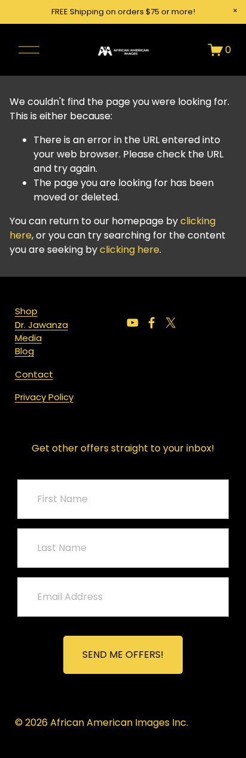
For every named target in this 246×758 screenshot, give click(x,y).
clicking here (129, 249)
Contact (34, 374)
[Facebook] (152, 323)
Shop (26, 311)
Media (28, 338)
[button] (235, 10)
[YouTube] (133, 323)
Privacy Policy (44, 397)
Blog (24, 351)
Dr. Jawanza (41, 324)
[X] (171, 323)
